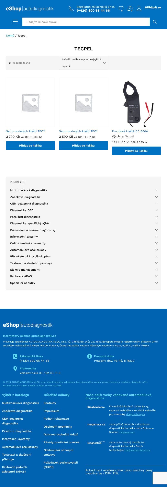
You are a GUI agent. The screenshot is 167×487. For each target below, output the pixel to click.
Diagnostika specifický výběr (30, 223)
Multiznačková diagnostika (28, 190)
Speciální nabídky (22, 283)
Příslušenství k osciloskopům (30, 256)
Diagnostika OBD (21, 210)
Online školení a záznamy (28, 243)
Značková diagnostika (25, 197)
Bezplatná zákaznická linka (96, 6)
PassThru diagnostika (25, 216)
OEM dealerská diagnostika (29, 203)
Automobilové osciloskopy (28, 249)
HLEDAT (155, 22)
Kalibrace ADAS (21, 276)
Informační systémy (24, 236)
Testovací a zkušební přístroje (31, 263)
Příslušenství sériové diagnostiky (33, 230)
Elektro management (25, 269)
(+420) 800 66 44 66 (34, 360)
